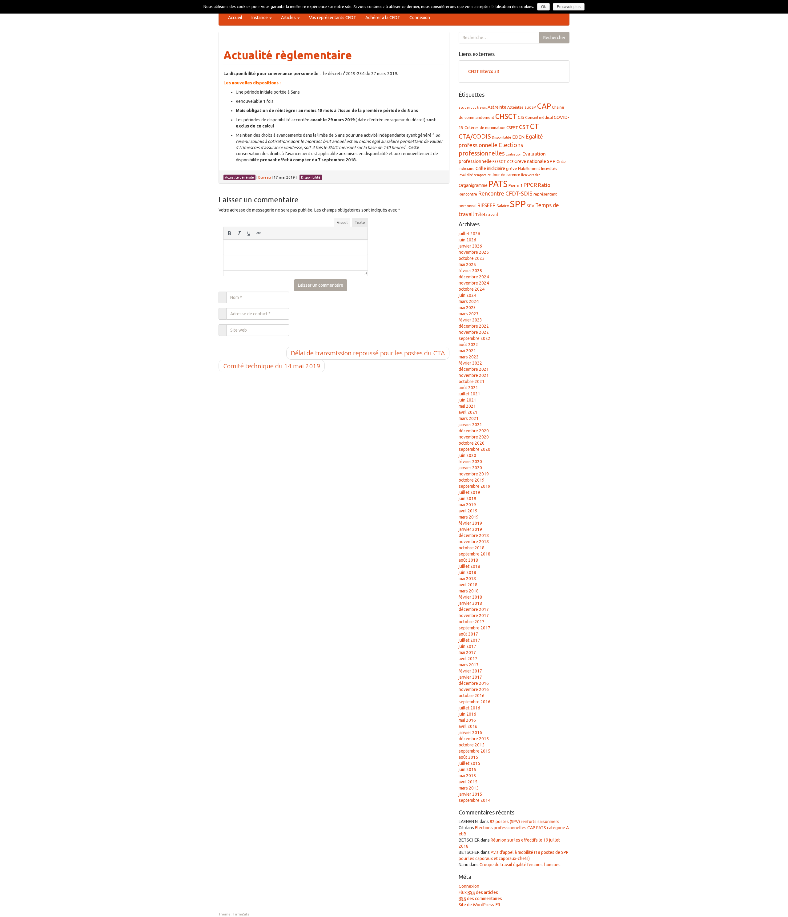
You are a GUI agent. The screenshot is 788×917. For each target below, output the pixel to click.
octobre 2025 (471, 258)
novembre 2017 (474, 615)
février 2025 (470, 270)
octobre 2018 (471, 547)
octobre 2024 (471, 289)
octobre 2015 (471, 744)
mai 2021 (467, 406)
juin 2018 (467, 572)
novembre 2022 (474, 332)
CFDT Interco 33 (483, 71)
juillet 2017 (469, 640)
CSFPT (512, 127)
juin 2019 (467, 498)
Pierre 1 (515, 185)
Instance (260, 17)
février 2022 (470, 363)
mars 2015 (469, 788)
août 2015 (468, 757)
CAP (544, 106)
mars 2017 (469, 664)
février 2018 (470, 597)
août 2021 (468, 387)
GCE (510, 162)
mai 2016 (467, 720)
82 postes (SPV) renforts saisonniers (524, 821)
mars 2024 (469, 301)
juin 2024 (467, 295)
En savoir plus (569, 7)
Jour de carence (506, 174)
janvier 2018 (470, 603)
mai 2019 (467, 504)
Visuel (342, 222)
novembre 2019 (474, 473)
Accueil (235, 17)
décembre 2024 (474, 276)
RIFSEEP (486, 205)
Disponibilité (501, 137)
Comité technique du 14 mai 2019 (271, 366)
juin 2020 (467, 455)
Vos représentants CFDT (332, 17)
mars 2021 (469, 418)
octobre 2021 (471, 381)
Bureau (264, 177)
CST (524, 127)
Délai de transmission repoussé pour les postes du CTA (368, 353)
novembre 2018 (474, 541)
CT (534, 126)
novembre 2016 (474, 689)
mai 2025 (467, 264)
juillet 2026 (469, 233)
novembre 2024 (474, 283)
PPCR (530, 185)
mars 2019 (469, 517)
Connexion (419, 17)
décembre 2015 (474, 738)
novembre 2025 (474, 252)
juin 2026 (467, 239)
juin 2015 (467, 769)
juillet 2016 (469, 707)
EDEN (518, 136)
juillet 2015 (469, 763)
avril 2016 (468, 726)
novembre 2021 (474, 375)
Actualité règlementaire (287, 55)
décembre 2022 (474, 326)
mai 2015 (467, 775)
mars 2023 (469, 313)
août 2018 (468, 560)
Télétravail (486, 214)
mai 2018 (467, 578)
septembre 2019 (474, 486)
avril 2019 (468, 510)
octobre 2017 (471, 621)
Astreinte (497, 107)
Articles (289, 17)
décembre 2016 (474, 683)
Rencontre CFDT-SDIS (505, 193)
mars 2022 (469, 356)
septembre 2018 (474, 553)
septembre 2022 (474, 338)
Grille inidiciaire (490, 168)
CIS (521, 117)
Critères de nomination (484, 127)
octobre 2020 (471, 443)
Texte (360, 222)
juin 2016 (467, 714)
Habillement (529, 168)
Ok (543, 7)
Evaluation (513, 154)
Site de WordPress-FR (479, 904)
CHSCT (506, 116)
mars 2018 (469, 590)
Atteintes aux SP (521, 107)
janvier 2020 (470, 467)
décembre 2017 (474, 609)
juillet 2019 (469, 492)
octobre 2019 (471, 480)
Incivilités (549, 168)
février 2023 (470, 319)
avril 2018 (468, 584)
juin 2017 (467, 646)
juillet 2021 (469, 393)
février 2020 (470, 461)
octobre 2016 (471, 695)
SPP (518, 204)
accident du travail (473, 107)
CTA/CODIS (475, 136)
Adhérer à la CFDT (382, 17)
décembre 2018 (474, 535)
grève (511, 168)
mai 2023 (467, 307)
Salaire (503, 205)
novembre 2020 (474, 436)
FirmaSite (241, 914)
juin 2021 (467, 400)
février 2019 (470, 523)
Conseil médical (539, 117)
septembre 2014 (474, 800)
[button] (229, 233)
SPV (530, 205)
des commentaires (480, 898)
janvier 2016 (470, 732)
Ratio (544, 185)
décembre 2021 (474, 369)
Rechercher (554, 37)
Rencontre (468, 194)
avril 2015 (468, 781)
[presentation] (229, 233)
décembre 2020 (474, 430)
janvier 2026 (470, 246)
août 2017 (468, 634)
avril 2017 (468, 658)
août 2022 (468, 344)
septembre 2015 (474, 751)
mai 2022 (467, 350)
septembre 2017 (474, 627)
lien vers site (531, 175)
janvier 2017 (470, 677)
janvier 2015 (470, 794)
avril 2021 (468, 412)
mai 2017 (467, 652)
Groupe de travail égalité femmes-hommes (520, 864)
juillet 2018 (469, 566)
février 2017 (470, 671)
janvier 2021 (470, 424)
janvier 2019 (470, 529)
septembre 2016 (474, 701)
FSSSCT (499, 161)
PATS (498, 183)
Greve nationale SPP (535, 161)
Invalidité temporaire (475, 175)
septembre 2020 (474, 449)
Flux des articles (478, 892)
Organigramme (473, 185)
